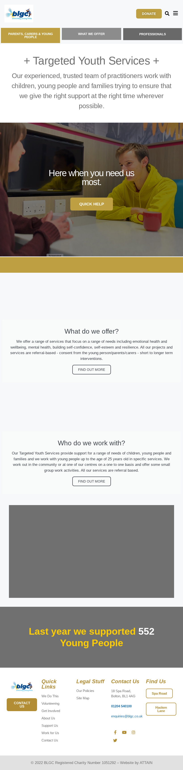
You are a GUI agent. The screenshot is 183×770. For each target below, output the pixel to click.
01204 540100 (121, 706)
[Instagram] (133, 732)
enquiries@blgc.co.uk (127, 716)
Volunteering (50, 703)
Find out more (91, 370)
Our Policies (85, 691)
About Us (48, 718)
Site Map (82, 698)
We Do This (50, 696)
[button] (167, 14)
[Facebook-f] (115, 732)
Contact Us (50, 740)
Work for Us (50, 733)
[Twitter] (115, 740)
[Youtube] (124, 732)
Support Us (50, 725)
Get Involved (51, 711)
